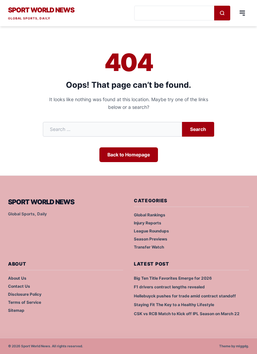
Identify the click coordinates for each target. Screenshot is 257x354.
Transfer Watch (149, 247)
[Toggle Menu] (242, 13)
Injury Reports (147, 222)
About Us (17, 278)
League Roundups (151, 230)
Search (198, 129)
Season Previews (150, 238)
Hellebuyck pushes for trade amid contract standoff (185, 295)
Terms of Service (24, 302)
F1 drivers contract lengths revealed (169, 286)
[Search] (222, 13)
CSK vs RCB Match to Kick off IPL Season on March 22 (187, 313)
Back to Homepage (128, 154)
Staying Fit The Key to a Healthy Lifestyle (174, 304)
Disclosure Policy (24, 294)
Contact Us (19, 286)
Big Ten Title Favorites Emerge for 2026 (173, 278)
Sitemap (16, 310)
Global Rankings (149, 214)
